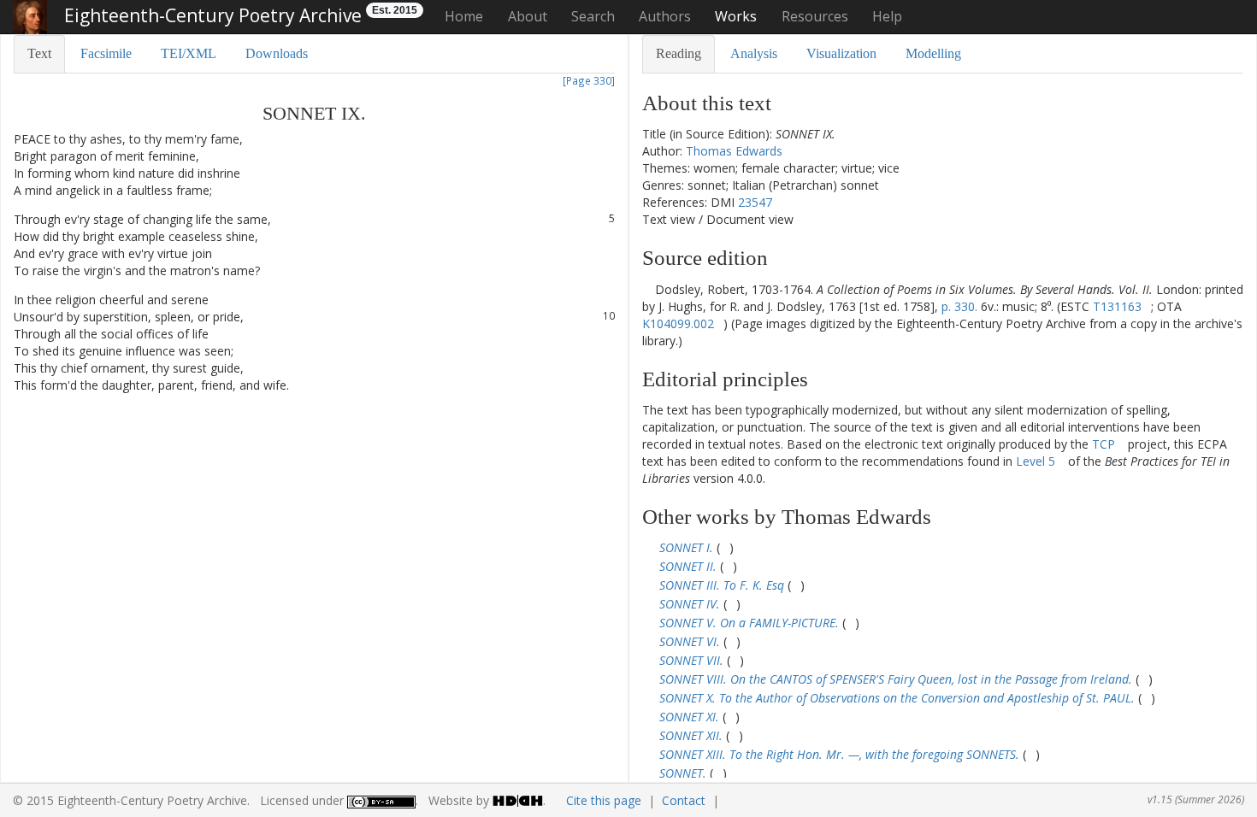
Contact (683, 800)
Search (593, 16)
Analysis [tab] (753, 53)
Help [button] (887, 16)
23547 (755, 202)
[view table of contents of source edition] (647, 289)
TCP (1103, 444)
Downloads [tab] (276, 53)
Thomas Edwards (734, 151)
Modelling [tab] (933, 53)
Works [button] (736, 16)
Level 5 (1035, 461)
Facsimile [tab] (106, 53)
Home (464, 16)
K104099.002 (678, 323)
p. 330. (959, 306)
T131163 (1117, 306)
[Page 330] (589, 80)
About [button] (527, 16)
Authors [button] (665, 16)
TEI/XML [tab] (188, 53)
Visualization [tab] (841, 53)
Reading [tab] (678, 53)
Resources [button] (815, 16)
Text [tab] (39, 53)
